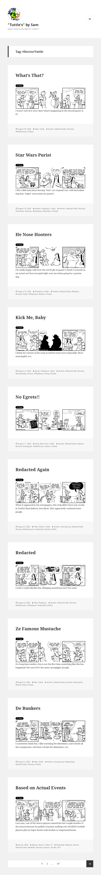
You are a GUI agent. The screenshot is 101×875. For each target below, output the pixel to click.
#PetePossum (21, 131)
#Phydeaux (37, 211)
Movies (38, 208)
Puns (46, 444)
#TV (59, 847)
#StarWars (47, 211)
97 (59, 863)
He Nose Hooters (34, 234)
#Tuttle (30, 131)
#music (30, 373)
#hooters (75, 291)
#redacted (39, 529)
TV (51, 845)
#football (31, 847)
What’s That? (30, 75)
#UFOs (54, 529)
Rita (35, 682)
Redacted (26, 552)
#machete (20, 211)
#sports (46, 847)
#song (47, 373)
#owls (25, 294)
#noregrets (27, 446)
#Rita (24, 685)
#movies (28, 211)
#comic (51, 129)
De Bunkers (28, 708)
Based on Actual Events (41, 788)
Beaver (34, 845)
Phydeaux (46, 208)
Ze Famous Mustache (38, 629)
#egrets (80, 444)
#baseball (60, 845)
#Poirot (18, 685)
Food (37, 444)
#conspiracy (66, 526)
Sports (41, 845)
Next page (89, 863)
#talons (42, 294)
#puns (47, 446)
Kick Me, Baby (31, 317)
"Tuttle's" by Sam (23, 24)
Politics (41, 526)
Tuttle (42, 129)
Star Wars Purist (33, 155)
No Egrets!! (28, 397)
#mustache (78, 682)
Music (37, 371)
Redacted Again (32, 469)
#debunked (69, 762)
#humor (70, 129)
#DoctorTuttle (60, 129)
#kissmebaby (21, 373)
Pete (37, 129)
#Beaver (68, 845)
